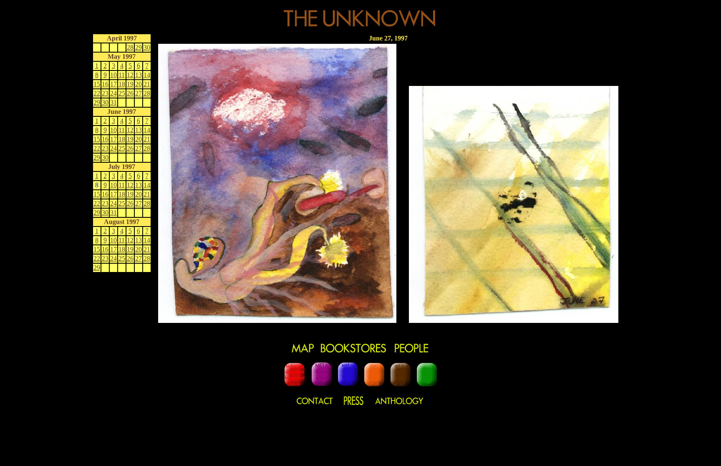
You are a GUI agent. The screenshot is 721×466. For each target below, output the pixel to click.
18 (121, 84)
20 (138, 84)
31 (113, 102)
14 (147, 74)
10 (113, 74)
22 (96, 93)
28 (130, 47)
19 (130, 84)
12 (130, 74)
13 (138, 74)
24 (113, 93)
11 (121, 74)
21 (147, 84)
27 (138, 93)
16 (105, 84)
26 (130, 93)
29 (138, 47)
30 (147, 47)
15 (96, 84)
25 (121, 93)
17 (113, 84)
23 (105, 93)
